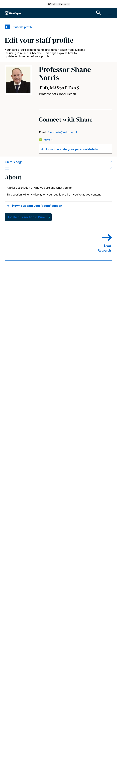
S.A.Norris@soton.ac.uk (63, 132)
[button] (58, 165)
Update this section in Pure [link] (26, 217)
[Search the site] (99, 13)
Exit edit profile (23, 27)
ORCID (48, 140)
